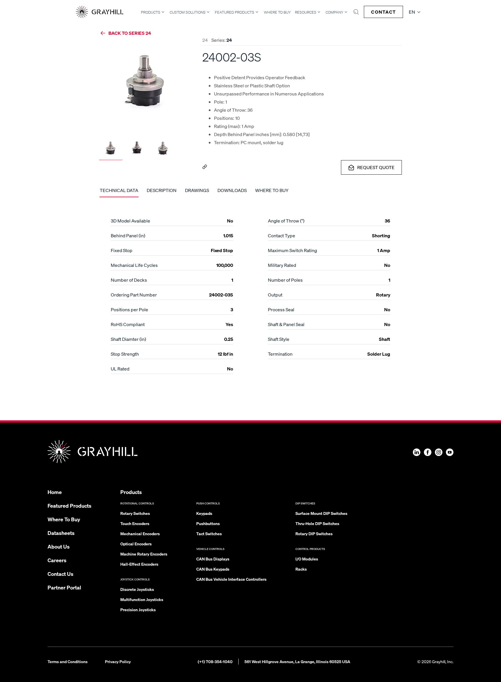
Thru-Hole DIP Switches (317, 523)
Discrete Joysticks (137, 589)
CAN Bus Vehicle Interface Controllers (231, 579)
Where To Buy (277, 12)
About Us (59, 546)
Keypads (204, 513)
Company (334, 12)
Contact (383, 12)
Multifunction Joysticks (141, 599)
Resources (305, 12)
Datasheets (61, 532)
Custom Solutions (188, 12)
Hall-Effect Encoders (139, 564)
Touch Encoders (134, 523)
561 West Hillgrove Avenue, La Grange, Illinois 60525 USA (297, 661)
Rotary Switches (135, 513)
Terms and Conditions (68, 661)
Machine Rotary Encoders (143, 553)
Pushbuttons (208, 523)
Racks (301, 568)
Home (55, 492)
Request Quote (376, 167)
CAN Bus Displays (212, 558)
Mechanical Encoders (140, 533)
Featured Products (234, 12)
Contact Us (60, 573)
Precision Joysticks (138, 609)
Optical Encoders (136, 543)
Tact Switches (209, 533)
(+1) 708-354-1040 (215, 661)
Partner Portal (64, 587)
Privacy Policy (118, 661)
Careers (57, 560)
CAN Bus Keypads (212, 568)
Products (150, 12)
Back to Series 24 (129, 33)
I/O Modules (306, 558)
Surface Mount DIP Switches (321, 513)
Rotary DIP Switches (314, 533)
